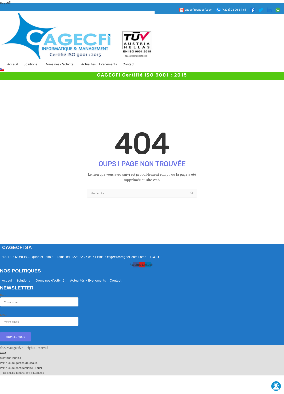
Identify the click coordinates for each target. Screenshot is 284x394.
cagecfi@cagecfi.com (198, 9)
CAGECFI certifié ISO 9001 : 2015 (142, 75)
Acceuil (12, 64)
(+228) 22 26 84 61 (233, 9)
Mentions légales (10, 357)
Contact (128, 64)
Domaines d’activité (59, 64)
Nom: (3, 295)
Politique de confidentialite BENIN (21, 367)
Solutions (30, 64)
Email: (4, 315)
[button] (31, 64)
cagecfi (5, 2)
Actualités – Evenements (99, 64)
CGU (3, 352)
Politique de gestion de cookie (18, 362)
